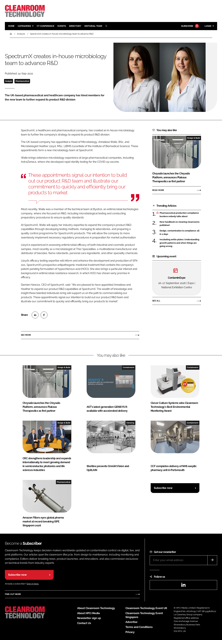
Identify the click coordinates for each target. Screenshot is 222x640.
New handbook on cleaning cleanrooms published (179, 223)
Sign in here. (33, 584)
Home (11, 26)
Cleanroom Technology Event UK (146, 608)
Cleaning (130, 423)
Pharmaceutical (22, 81)
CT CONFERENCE (45, 26)
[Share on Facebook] (44, 315)
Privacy (130, 632)
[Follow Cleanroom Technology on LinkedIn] (183, 585)
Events (62, 26)
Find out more (13, 594)
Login (208, 26)
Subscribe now (163, 488)
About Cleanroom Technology (96, 608)
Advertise (131, 622)
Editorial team (93, 26)
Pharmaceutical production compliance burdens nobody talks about (179, 214)
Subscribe (187, 26)
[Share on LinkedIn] (35, 315)
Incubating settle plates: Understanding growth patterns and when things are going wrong (179, 243)
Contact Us (84, 623)
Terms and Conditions (139, 627)
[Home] (11, 34)
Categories (24, 26)
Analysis (8, 81)
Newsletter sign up (89, 618)
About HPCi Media (88, 613)
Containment (128, 367)
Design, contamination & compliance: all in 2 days (179, 232)
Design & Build (193, 138)
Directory (75, 26)
